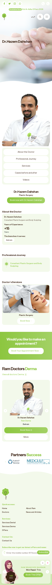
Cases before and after (26, 173)
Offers (5, 530)
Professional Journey (26, 159)
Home (4, 508)
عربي (33, 17)
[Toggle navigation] (47, 17)
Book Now (25, 321)
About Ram (30, 508)
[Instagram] (14, 3)
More (26, 437)
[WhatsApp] (20, 3)
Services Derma (9, 526)
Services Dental (9, 523)
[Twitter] (9, 3)
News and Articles (33, 512)
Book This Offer (33, 575)
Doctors (5, 512)
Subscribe (43, 552)
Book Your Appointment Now (25, 351)
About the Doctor (26, 152)
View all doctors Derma (13, 374)
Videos (26, 180)
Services (26, 166)
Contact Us (7, 541)
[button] (47, 572)
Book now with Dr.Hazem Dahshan (26, 200)
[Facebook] (4, 3)
